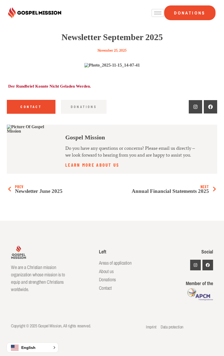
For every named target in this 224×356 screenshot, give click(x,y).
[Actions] (195, 106)
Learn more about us (92, 164)
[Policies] (210, 106)
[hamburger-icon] (158, 13)
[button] (32, 347)
